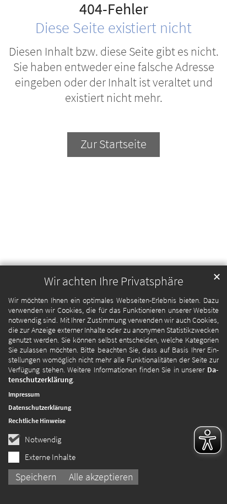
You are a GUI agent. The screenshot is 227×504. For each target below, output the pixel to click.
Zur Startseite (113, 144)
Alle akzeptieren (101, 476)
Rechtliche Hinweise (37, 420)
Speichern (36, 476)
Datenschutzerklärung (39, 407)
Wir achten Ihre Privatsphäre (113, 281)
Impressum (24, 394)
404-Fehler (113, 9)
